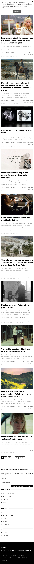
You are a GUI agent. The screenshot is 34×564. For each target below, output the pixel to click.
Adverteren (5, 555)
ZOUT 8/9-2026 (10, 52)
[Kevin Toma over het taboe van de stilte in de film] (17, 204)
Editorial (5, 499)
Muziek (5, 532)
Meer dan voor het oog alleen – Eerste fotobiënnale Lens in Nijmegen (15, 175)
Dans (4, 518)
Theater (5, 535)
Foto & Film (6, 524)
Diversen (5, 521)
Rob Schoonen (28, 187)
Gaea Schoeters (28, 275)
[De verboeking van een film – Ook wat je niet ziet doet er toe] (17, 423)
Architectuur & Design (9, 512)
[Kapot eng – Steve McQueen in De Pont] (17, 116)
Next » (22, 458)
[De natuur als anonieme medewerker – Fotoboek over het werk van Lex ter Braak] (17, 378)
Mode (4, 530)
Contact (4, 557)
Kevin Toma (29, 52)
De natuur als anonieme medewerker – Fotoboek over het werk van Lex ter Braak (16, 394)
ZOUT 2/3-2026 (10, 449)
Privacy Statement (23, 557)
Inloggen (5, 560)
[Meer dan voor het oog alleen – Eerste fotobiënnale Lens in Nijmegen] (17, 159)
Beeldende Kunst (8, 515)
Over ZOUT (12, 557)
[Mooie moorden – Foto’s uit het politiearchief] (17, 291)
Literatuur (6, 527)
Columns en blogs (8, 493)
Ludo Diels (29, 100)
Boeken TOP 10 (7, 496)
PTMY (4, 502)
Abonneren (21, 555)
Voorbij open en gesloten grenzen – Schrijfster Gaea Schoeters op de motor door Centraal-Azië (17, 262)
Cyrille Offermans (27, 406)
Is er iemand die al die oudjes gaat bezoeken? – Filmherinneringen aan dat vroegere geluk (17, 40)
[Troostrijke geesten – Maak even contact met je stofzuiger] (17, 335)
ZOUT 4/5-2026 (10, 275)
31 (16, 458)
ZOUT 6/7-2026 (10, 142)
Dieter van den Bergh (26, 142)
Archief (13, 555)
